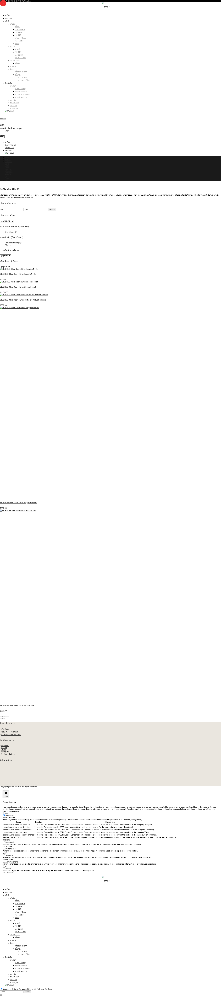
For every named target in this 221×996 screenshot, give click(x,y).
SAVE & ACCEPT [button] (8, 872)
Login (7, 131)
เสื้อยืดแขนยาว (21, 72)
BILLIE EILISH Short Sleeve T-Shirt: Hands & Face (17, 705)
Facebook (5, 746)
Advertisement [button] (8, 859)
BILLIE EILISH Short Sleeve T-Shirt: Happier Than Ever (18, 503)
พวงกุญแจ (14, 108)
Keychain (8, 170)
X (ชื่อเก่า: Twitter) (8, 754)
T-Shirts (7, 160)
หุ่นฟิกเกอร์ (14, 103)
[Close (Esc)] (1, 716)
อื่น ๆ (12, 69)
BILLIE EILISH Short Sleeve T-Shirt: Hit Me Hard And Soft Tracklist (23, 300)
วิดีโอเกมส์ (19, 41)
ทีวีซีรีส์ (18, 35)
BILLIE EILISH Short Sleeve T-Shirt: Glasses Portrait (18, 287)
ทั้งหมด (8, 157)
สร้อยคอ (13, 106)
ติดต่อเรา (8, 150)
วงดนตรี (23, 77)
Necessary (9, 816)
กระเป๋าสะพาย (21, 91)
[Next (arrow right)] (3, 718)
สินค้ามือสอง (15, 61)
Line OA (4, 748)
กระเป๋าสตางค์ (21, 97)
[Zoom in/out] (8, 716)
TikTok (3, 750)
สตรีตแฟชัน (20, 30)
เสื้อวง (17, 27)
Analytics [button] (6, 853)
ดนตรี (17, 49)
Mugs (7, 178)
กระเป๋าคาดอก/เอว (22, 94)
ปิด (1, 995)
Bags (7, 166)
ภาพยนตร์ (19, 32)
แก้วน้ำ (13, 100)
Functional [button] (6, 840)
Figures (7, 180)
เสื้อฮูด (17, 75)
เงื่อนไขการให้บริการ (9, 732)
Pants (7, 176)
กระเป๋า (13, 86)
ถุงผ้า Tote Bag (20, 89)
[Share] (3, 716)
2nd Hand (8, 162)
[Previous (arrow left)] (1, 718)
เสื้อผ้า (7, 21)
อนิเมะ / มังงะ (20, 38)
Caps (7, 164)
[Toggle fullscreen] (6, 716)
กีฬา (17, 44)
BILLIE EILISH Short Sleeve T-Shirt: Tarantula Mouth (18, 274)
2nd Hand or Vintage (12, 243)
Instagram (5, 752)
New (6, 245)
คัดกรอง (52, 210)
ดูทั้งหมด (8, 18)
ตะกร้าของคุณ (10, 145)
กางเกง (13, 66)
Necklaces (9, 172)
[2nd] (19, 269)
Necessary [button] (6, 813)
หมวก (12, 46)
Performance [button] (7, 846)
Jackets (8, 174)
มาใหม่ (7, 15)
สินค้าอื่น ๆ (9, 83)
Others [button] (5, 866)
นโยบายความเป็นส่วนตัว (11, 735)
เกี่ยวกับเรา (9, 148)
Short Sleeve (9, 232)
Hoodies (8, 168)
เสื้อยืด (12, 24)
